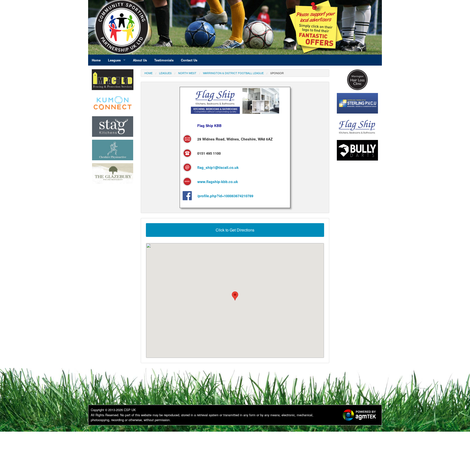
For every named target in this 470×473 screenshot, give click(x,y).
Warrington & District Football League (233, 73)
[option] (112, 104)
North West (187, 73)
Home (148, 73)
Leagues (165, 73)
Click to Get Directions (235, 230)
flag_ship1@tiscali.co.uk (218, 167)
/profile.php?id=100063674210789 (225, 195)
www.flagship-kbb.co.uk (217, 181)
